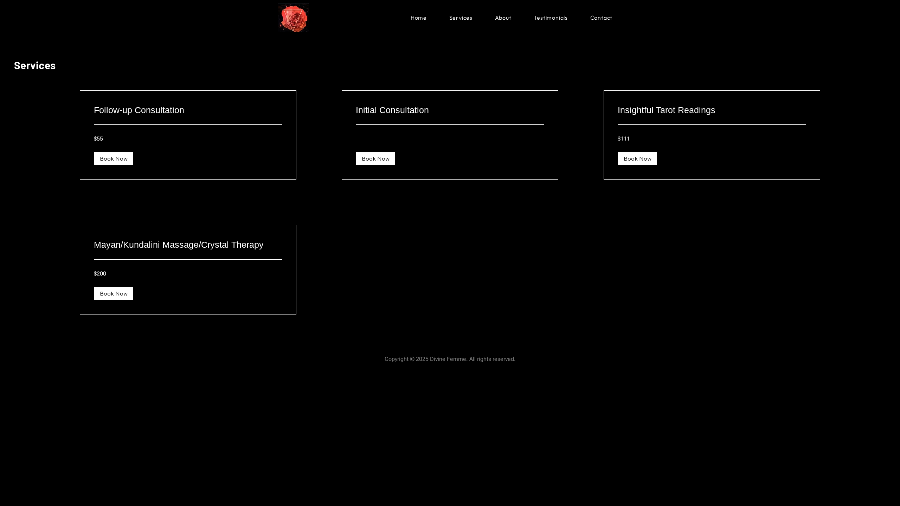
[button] (114, 158)
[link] (188, 110)
